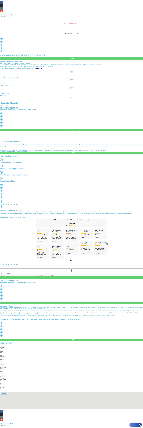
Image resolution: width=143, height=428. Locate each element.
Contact (76, 33)
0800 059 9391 (6, 15)
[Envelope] (1, 11)
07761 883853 (6, 16)
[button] (36, 244)
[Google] (1, 8)
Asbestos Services (74, 19)
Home (66, 19)
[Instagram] (1, 5)
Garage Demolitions (69, 33)
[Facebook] (1, 2)
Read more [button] (39, 241)
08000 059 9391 (6, 423)
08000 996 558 (34, 56)
